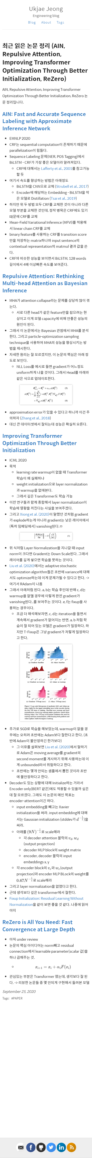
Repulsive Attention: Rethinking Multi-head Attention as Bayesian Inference (45, 283)
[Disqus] (46, 1066)
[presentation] (80, 818)
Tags (60, 22)
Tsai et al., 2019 (63, 198)
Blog (32, 22)
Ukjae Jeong (46, 8)
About (46, 22)
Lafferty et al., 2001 (56, 168)
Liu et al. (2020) (21, 565)
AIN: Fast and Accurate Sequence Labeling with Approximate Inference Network (44, 121)
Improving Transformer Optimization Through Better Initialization (39, 443)
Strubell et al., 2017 (72, 186)
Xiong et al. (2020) (34, 514)
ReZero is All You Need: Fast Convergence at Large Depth (38, 925)
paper (17, 998)
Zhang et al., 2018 (35, 418)
